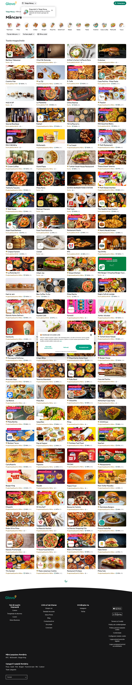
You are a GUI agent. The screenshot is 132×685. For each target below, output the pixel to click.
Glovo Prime (49, 615)
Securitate (49, 624)
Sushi (12, 667)
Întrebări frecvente (49, 611)
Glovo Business (15, 620)
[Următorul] (124, 26)
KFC (7, 657)
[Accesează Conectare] (11, 3)
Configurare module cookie (117, 636)
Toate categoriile (11, 669)
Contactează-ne (49, 621)
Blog (48, 618)
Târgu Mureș (10, 12)
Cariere (14, 610)
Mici (37, 667)
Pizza (7, 667)
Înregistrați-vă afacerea (14, 613)
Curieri (15, 617)
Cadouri (41, 667)
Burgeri (21, 667)
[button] (9, 26)
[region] (66, 26)
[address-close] (52, 10)
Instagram (83, 608)
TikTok (83, 611)
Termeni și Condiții (117, 621)
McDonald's (13, 657)
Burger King (22, 657)
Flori (16, 667)
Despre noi (48, 608)
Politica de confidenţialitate (117, 624)
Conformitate (117, 633)
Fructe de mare (29, 667)
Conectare (49, 628)
